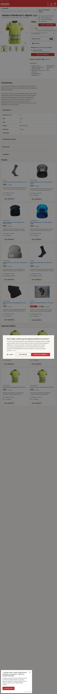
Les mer (14, 350)
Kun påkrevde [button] (23, 354)
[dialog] (28, 347)
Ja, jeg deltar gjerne (8, 688)
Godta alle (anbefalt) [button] (40, 354)
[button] (10, 354)
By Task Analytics (27, 691)
